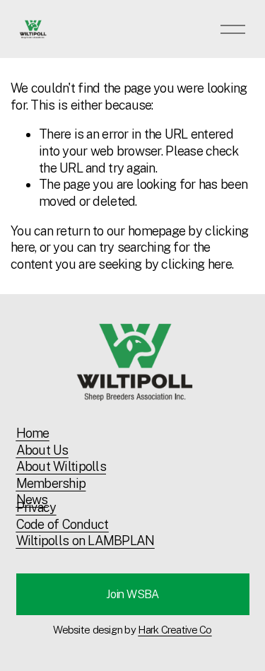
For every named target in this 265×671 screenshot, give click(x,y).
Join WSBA (132, 594)
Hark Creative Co (174, 630)
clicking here (196, 264)
